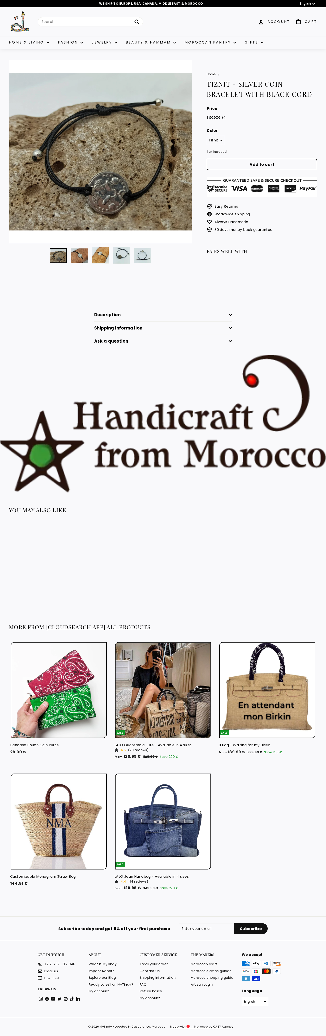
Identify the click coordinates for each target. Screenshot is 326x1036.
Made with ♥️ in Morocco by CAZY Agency (202, 1026)
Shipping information (118, 328)
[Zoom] (100, 151)
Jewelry (103, 42)
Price (212, 108)
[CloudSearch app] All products (98, 627)
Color (212, 130)
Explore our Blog (102, 977)
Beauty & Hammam (149, 42)
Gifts (252, 42)
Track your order (154, 964)
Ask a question (111, 341)
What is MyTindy (102, 964)
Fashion (69, 42)
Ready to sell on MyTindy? (111, 984)
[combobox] (90, 21)
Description (107, 315)
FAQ (143, 984)
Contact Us (150, 971)
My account (99, 991)
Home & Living (27, 42)
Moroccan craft (204, 964)
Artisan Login (202, 984)
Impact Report (101, 971)
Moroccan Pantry (208, 42)
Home (211, 74)
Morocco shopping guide (212, 977)
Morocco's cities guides (211, 971)
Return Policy (151, 991)
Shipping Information (158, 977)
